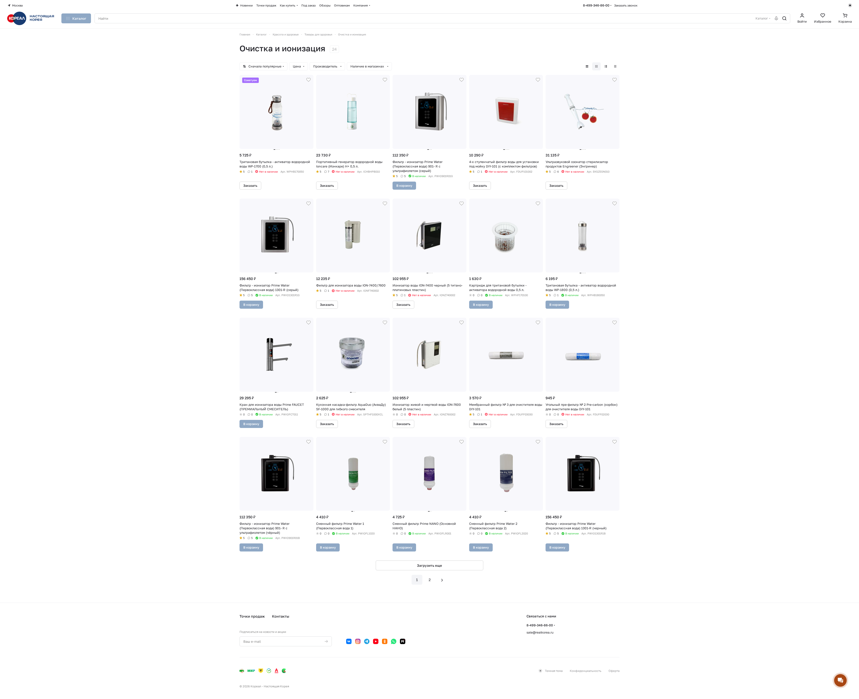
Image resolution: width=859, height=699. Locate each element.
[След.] (442, 580)
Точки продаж (252, 616)
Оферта (614, 671)
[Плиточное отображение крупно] (587, 66)
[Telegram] (366, 641)
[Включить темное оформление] (850, 5)
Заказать (250, 185)
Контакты (280, 616)
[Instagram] (357, 641)
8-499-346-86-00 (596, 5)
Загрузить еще (429, 565)
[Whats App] (393, 641)
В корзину (404, 185)
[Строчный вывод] (606, 66)
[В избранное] (308, 80)
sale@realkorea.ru (540, 632)
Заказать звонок (625, 5)
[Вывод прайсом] (615, 66)
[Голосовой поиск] (776, 18)
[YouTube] (375, 641)
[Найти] (784, 18)
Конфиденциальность (585, 671)
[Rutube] (402, 641)
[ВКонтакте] (349, 641)
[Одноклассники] (384, 641)
